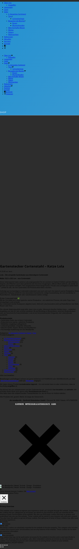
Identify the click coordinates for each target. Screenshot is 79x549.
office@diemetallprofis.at (10, 381)
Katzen (29, 333)
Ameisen (11, 357)
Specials (7, 353)
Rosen (14, 23)
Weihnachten (13, 34)
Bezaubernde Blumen (16, 21)
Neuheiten (8, 349)
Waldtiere (11, 368)
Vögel (10, 366)
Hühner (11, 359)
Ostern (11, 32)
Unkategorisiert (9, 370)
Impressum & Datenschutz (37, 404)
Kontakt (7, 44)
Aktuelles (7, 39)
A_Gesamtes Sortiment (17, 14)
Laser (6, 9)
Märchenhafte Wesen (16, 28)
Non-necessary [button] (5, 533)
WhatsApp (30, 381)
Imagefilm (12, 5)
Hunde (10, 361)
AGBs (53, 404)
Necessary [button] (4, 522)
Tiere (10, 16)
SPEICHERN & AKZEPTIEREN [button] (11, 543)
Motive (10, 30)
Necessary (6, 524)
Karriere (7, 41)
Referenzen (8, 37)
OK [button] (25, 491)
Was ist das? (31, 491)
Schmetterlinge (18, 19)
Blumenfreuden (18, 25)
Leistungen (8, 7)
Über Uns (8, 3)
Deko (6, 12)
